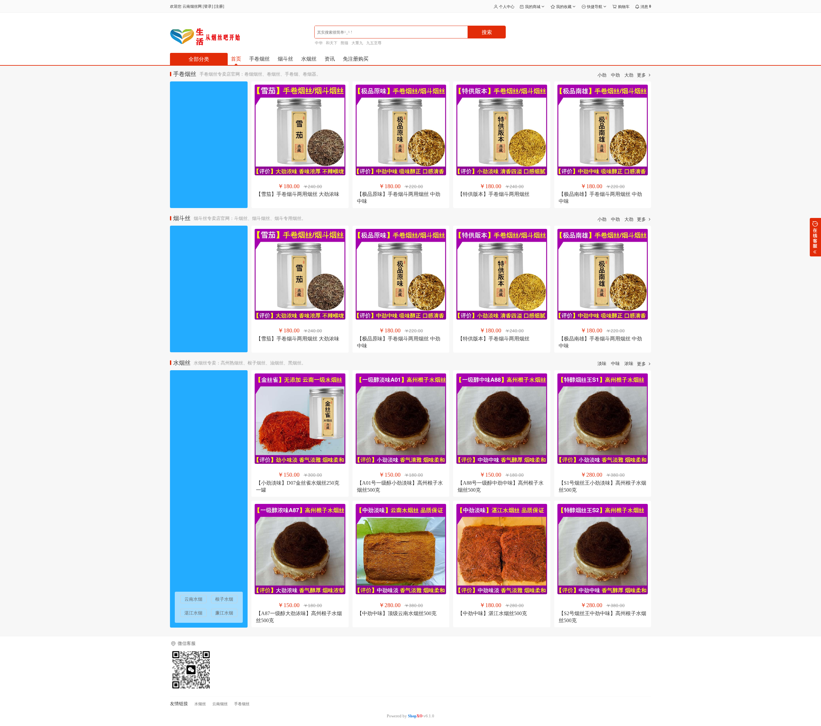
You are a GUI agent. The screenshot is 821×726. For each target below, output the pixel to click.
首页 (236, 59)
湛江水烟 (193, 613)
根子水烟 (224, 599)
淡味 (601, 363)
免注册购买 (355, 59)
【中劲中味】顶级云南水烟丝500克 (396, 613)
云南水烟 (193, 599)
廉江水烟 (224, 613)
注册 (219, 6)
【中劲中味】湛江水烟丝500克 (492, 613)
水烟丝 (309, 59)
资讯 (330, 59)
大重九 (357, 43)
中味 (615, 363)
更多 (642, 75)
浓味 (628, 363)
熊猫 (344, 43)
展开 (815, 237)
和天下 (331, 43)
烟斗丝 (285, 59)
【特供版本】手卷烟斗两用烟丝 (493, 194)
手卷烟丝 (259, 59)
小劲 (601, 75)
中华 (319, 43)
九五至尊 (374, 43)
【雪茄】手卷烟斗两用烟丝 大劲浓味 (297, 194)
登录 (208, 6)
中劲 (615, 75)
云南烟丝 (220, 704)
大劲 (628, 75)
